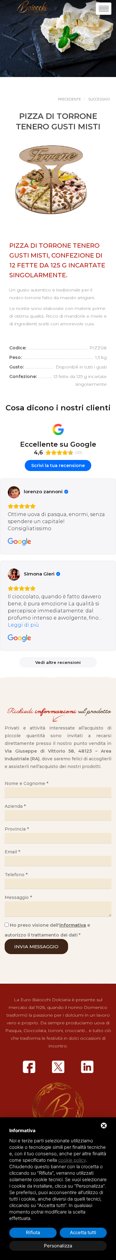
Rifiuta (33, 1232)
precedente (69, 99)
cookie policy (72, 1160)
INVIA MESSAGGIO (36, 946)
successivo (99, 99)
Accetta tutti (83, 1232)
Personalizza (58, 1246)
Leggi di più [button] (23, 625)
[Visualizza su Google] (14, 492)
